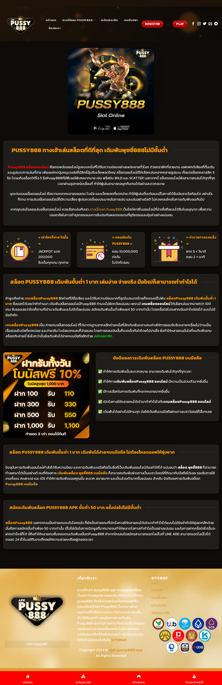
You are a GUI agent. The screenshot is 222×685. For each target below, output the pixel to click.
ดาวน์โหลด (159, 597)
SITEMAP (119, 639)
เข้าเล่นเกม (159, 605)
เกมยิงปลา (131, 20)
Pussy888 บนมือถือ (21, 484)
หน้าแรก (51, 20)
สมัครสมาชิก (109, 20)
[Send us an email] (210, 24)
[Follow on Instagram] (199, 24)
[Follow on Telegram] (216, 24)
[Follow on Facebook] (193, 24)
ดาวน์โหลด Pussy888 (77, 20)
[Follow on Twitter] (204, 24)
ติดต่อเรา (54, 28)
